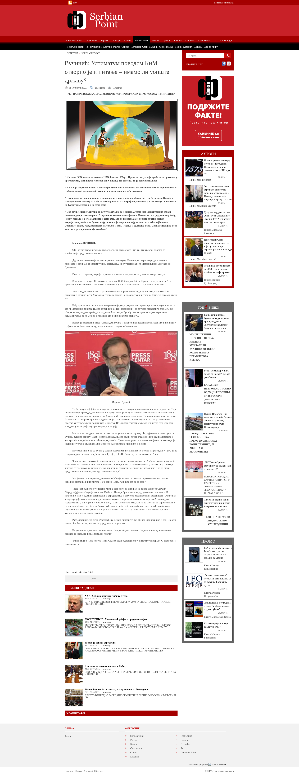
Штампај (117, 87)
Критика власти (111, 46)
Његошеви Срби (139, 46)
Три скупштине (93, 46)
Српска (125, 46)
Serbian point (136, 735)
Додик (178, 46)
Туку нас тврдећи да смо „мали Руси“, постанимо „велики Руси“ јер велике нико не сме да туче (217, 217)
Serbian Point (90, 53)
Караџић (187, 46)
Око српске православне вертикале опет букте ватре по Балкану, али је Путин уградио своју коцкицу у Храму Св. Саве (218, 193)
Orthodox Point (188, 752)
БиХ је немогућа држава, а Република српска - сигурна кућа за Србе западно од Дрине (218, 552)
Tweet (93, 578)
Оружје (184, 740)
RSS (75, 3)
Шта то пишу (211, 46)
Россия (133, 740)
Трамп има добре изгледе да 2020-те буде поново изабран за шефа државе (217, 269)
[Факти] (104, 20)
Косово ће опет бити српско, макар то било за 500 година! (117, 689)
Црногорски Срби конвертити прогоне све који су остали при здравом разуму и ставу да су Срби (218, 246)
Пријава (217, 2)
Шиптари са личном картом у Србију (106, 666)
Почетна (72, 53)
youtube (229, 63)
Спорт (133, 752)
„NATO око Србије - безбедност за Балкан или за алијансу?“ (217, 466)
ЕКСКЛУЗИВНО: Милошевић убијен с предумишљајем (116, 619)
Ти (182, 748)
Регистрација (227, 2)
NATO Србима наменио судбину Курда (106, 596)
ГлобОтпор (186, 735)
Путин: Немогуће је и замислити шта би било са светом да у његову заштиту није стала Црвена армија (218, 420)
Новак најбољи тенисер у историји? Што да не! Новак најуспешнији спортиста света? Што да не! (217, 167)
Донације (89, 771)
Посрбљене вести (75, 46)
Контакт (99, 771)
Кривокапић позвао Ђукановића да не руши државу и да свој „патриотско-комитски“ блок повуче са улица (216, 321)
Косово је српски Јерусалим (100, 642)
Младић (153, 46)
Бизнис (134, 744)
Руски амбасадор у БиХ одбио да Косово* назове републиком (217, 374)
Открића (185, 744)
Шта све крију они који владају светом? (216, 625)
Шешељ (198, 46)
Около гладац (166, 46)
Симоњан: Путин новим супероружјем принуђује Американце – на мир (217, 503)
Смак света (136, 748)
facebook (223, 63)
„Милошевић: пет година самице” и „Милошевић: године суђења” (217, 606)
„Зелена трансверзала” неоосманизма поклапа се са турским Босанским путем (217, 580)
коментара (100, 87)
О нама (78, 771)
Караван (134, 756)
